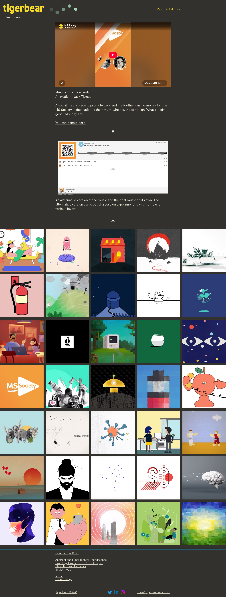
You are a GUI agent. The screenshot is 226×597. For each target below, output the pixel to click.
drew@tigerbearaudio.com (153, 592)
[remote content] (113, 168)
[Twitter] (109, 592)
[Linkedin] (116, 592)
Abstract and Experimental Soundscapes (81, 560)
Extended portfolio (67, 553)
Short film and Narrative (70, 566)
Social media (63, 570)
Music (59, 576)
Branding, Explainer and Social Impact (79, 563)
